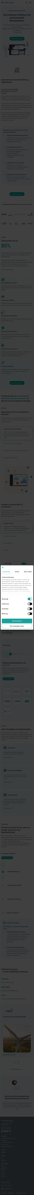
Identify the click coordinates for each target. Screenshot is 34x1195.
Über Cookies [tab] (28, 571)
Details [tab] (17, 571)
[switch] (30, 604)
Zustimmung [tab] (6, 571)
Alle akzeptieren (17, 621)
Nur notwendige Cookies (17, 626)
